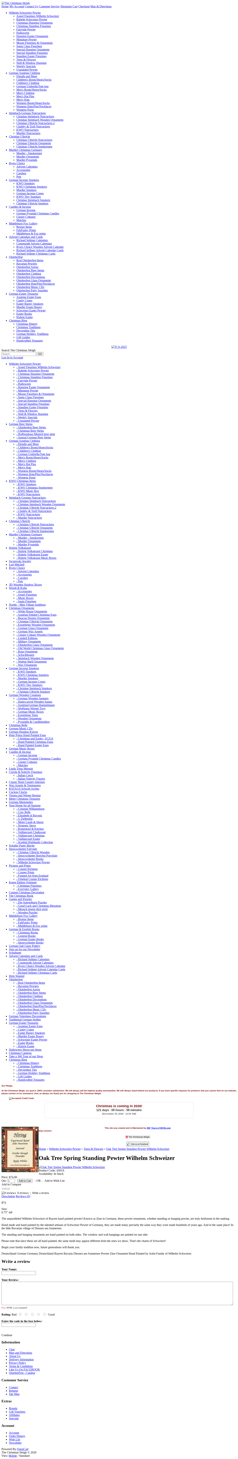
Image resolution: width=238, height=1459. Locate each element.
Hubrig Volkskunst (20, 547)
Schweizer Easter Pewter (31, 310)
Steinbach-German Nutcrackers (27, 113)
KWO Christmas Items (22, 480)
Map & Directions (101, 6)
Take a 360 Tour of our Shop (26, 1056)
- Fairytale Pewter (26, 380)
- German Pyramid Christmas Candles (38, 758)
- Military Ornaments (28, 641)
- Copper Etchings (27, 869)
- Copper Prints (25, 872)
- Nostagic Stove (26, 825)
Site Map (14, 1394)
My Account (16, 6)
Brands (13, 1408)
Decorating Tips (25, 330)
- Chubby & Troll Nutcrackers (34, 511)
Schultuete (15, 952)
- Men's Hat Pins (26, 464)
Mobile (13, 1455)
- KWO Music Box (27, 491)
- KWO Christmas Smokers (32, 675)
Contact (13, 1387)
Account (14, 1432)
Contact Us (31, 6)
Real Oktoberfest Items (29, 260)
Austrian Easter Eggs (28, 297)
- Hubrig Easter (25, 1046)
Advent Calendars (27, 166)
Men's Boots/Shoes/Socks (31, 89)
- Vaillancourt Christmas (30, 835)
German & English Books (24, 929)
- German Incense (26, 755)
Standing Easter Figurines (31, 56)
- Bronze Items (25, 919)
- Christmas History (27, 1063)
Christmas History (27, 323)
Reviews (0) (23, 1196)
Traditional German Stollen (25, 1019)
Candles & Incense (20, 206)
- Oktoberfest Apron (28, 989)
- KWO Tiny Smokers (29, 685)
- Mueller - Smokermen (30, 537)
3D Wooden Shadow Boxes (25, 584)
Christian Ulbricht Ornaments (33, 143)
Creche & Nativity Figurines (25, 772)
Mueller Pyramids (26, 160)
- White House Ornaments (31, 611)
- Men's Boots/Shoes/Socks (32, 457)
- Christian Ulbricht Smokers (33, 691)
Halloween (22, 32)
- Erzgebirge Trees (27, 715)
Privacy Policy (17, 1362)
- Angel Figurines (26, 594)
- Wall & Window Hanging (32, 414)
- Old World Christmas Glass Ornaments (40, 648)
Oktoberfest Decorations (30, 277)
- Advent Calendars (27, 571)
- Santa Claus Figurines (30, 397)
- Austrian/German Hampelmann (35, 705)
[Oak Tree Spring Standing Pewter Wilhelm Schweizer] (72, 1167)
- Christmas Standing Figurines (34, 377)
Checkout (84, 6)
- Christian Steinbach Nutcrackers (36, 501)
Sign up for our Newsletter (24, 949)
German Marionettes (21, 802)
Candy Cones (24, 300)
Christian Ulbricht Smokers (32, 203)
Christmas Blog (18, 320)
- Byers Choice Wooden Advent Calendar (40, 966)
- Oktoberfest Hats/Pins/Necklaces (36, 1006)
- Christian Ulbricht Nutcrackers (35, 524)
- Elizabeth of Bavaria (29, 815)
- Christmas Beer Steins (30, 430)
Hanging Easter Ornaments (32, 36)
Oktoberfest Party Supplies (32, 290)
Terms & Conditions (21, 1366)
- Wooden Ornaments (28, 718)
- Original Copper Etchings (32, 879)
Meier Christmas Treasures (24, 798)
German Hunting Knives (23, 731)
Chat (12, 1349)
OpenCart (22, 1449)
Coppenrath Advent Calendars (34, 243)
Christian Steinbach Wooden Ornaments (39, 119)
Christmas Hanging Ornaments (34, 22)
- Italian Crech (24, 775)
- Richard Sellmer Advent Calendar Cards (40, 969)
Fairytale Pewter (26, 29)
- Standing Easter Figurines (32, 407)
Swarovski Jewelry (20, 561)
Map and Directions (20, 1352)
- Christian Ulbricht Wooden (33, 852)
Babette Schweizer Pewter (31, 19)
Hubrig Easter (24, 317)
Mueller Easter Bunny (29, 307)
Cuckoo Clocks (18, 792)
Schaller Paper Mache (22, 845)
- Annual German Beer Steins (33, 437)
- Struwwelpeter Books (30, 859)
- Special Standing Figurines (32, 404)
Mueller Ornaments (27, 156)
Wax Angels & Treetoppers (25, 785)
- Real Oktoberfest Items (30, 982)
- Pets (19, 581)
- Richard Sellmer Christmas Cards (36, 972)
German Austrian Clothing (24, 73)
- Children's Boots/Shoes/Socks (34, 447)
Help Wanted (16, 976)
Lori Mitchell (16, 564)
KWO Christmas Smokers (31, 186)
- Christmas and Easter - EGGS (34, 738)
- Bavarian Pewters (27, 986)
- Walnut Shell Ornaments (31, 661)
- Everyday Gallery (27, 889)
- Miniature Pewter (27, 390)
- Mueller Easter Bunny (30, 1036)
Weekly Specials (26, 66)
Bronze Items (24, 226)
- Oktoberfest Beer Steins (31, 427)
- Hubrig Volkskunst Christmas (34, 551)
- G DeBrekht (24, 818)
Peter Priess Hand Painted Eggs (27, 735)
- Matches (22, 765)
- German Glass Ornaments (32, 628)
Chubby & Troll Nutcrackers (33, 126)
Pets (18, 176)
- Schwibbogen (25, 654)
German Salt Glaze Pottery (24, 946)
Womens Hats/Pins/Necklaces (33, 106)
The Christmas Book (21, 895)
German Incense (26, 210)
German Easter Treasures (23, 293)
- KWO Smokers (26, 484)
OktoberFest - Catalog (22, 1372)
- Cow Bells (23, 812)
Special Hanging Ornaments (32, 49)
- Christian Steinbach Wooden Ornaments (40, 504)
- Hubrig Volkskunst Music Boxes (36, 557)
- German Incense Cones (30, 681)
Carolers (21, 173)
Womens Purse (25, 109)
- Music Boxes (24, 598)
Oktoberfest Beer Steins (30, 270)
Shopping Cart (69, 6)
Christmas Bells (18, 725)
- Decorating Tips (26, 1069)
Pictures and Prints (20, 865)
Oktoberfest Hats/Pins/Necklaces (35, 283)
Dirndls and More (26, 76)
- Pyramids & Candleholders (33, 721)
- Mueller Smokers (27, 678)
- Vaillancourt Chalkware (31, 832)
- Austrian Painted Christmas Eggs (36, 614)
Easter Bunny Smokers (29, 303)
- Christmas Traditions (29, 1066)
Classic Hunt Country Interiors (27, 782)
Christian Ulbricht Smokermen (34, 146)
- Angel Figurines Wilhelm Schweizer (38, 367)
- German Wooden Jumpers (32, 698)
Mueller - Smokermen (29, 153)
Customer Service (49, 6)
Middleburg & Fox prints (31, 233)
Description (8, 1196)
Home (5, 6)
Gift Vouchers (17, 1411)
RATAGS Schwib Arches (24, 788)
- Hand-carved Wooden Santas (34, 701)
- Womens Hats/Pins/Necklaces (34, 474)
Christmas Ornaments (21, 608)
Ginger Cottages (26, 216)
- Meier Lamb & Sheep (30, 822)
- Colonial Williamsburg (30, 808)
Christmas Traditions (28, 327)
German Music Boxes (22, 748)
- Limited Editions (27, 638)
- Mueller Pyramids (27, 544)
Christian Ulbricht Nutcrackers (34, 139)
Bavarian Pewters (26, 263)
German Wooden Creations (25, 695)
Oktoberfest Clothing (28, 273)
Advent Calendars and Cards (26, 236)
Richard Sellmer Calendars (32, 240)
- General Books (26, 935)
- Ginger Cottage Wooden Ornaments (38, 634)
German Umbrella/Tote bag (32, 86)
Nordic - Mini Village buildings (27, 604)
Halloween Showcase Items (25, 1049)
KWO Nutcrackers (27, 129)
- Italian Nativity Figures (30, 778)
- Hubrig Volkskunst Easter (32, 554)
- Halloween (23, 383)
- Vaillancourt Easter (28, 838)
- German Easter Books (30, 939)
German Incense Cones (30, 193)
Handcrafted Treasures (29, 340)
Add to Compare (11, 1184)
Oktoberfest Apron (27, 267)
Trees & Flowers (26, 59)
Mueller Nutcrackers (28, 133)
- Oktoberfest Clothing (29, 996)
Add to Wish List (54, 1180)
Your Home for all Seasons (25, 805)
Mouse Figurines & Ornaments (34, 42)
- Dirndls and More (27, 444)
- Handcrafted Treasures (30, 1079)
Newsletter (15, 1442)
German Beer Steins (21, 424)
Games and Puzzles (20, 899)
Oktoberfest (16, 257)
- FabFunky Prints (27, 922)
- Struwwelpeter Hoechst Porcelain (36, 855)
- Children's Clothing (28, 450)
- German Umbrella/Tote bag (33, 454)
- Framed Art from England (32, 875)
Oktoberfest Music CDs (30, 287)
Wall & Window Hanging (31, 62)
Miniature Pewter (26, 39)
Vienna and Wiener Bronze (25, 795)
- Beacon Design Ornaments (33, 618)
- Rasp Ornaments (27, 651)
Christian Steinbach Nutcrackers (35, 116)
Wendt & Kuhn (18, 588)
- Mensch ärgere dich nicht (32, 909)
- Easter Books (25, 1043)
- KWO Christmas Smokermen (34, 487)
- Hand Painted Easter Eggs (32, 745)
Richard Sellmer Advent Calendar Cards (40, 250)
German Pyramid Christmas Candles (37, 213)
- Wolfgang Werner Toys (30, 708)
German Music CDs (21, 728)
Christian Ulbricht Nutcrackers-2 (35, 123)
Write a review (40, 1193)
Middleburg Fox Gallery (23, 223)
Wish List (14, 1439)
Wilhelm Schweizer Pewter (25, 12)
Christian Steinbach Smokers (33, 200)
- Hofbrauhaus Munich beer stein (35, 434)
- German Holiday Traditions (33, 1073)
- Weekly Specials (26, 417)
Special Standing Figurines (32, 52)
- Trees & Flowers (27, 410)
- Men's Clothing (26, 460)
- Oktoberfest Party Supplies (32, 1012)
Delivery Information (21, 1359)
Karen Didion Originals (23, 882)
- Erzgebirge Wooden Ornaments (35, 624)
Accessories (23, 170)
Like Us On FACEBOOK (24, 1369)
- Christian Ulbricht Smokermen (35, 531)
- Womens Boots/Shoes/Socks (34, 470)
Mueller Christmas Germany (25, 149)
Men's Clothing (25, 93)
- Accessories (24, 574)
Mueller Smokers (26, 190)
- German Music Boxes (30, 711)
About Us (14, 1356)
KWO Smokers (25, 183)
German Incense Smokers (24, 180)
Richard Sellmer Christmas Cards (35, 253)
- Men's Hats (23, 467)
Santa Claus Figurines (29, 46)
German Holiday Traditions (32, 333)
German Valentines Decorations (27, 1016)
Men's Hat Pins (25, 96)
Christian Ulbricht (19, 136)
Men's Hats (23, 99)
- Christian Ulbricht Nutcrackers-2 (36, 507)
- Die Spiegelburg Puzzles (31, 902)
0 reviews (23, 1193)
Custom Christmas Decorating (26, 892)
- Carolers (22, 578)
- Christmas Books (27, 932)
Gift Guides (23, 337)
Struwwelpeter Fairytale (23, 848)
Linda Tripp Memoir (21, 768)
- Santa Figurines (26, 601)
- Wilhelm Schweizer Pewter (33, 862)
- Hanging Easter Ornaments (33, 387)
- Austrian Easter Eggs (29, 1026)
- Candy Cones (25, 1029)
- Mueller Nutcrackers (29, 517)
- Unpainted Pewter (27, 420)
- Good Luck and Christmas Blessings (38, 905)
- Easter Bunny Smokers (30, 1032)
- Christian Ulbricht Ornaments (34, 527)
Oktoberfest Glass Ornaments (33, 280)
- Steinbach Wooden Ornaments (35, 658)
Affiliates (14, 1415)
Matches (21, 220)
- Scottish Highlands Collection (34, 842)
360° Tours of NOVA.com (159, 1128)
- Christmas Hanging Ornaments (35, 373)
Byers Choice (17, 163)
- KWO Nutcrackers (28, 494)
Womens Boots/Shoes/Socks (33, 103)
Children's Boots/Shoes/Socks (34, 79)
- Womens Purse (26, 477)
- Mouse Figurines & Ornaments (35, 394)
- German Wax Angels (29, 631)
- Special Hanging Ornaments (33, 400)
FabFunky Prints (26, 230)
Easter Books (24, 313)
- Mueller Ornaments (28, 541)
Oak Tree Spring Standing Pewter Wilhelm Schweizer (137, 1148)
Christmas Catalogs (20, 1053)
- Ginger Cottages (26, 762)
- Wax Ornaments (26, 664)
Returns (13, 1390)
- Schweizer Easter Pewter (31, 1039)
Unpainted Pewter (27, 69)
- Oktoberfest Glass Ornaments (34, 644)
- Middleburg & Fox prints (31, 925)
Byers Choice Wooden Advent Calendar (40, 246)
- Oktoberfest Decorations (31, 999)
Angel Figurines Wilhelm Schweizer (37, 16)
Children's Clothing (27, 83)
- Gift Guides (24, 1076)
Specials (14, 1418)
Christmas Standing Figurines (33, 26)
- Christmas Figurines (28, 885)
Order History (17, 1436)
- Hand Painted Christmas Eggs (34, 741)
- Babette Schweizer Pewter (32, 370)
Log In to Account (12, 357)
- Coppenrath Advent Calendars (35, 962)
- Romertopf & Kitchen (30, 828)
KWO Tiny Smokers (28, 196)
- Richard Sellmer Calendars (32, 959)
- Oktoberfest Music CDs (31, 1009)
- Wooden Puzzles (27, 912)
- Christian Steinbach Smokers (34, 688)
